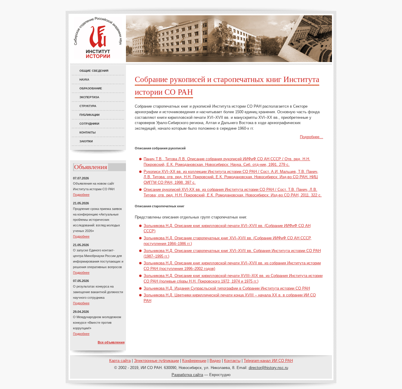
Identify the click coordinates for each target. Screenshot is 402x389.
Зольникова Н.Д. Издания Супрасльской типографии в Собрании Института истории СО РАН (227, 288)
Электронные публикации (156, 360)
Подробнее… (311, 137)
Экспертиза (89, 97)
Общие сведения (93, 70)
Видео (215, 360)
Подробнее (81, 194)
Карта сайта (120, 360)
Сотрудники (89, 123)
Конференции (194, 360)
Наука (84, 79)
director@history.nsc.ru (268, 367)
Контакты (87, 132)
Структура (87, 106)
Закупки (86, 141)
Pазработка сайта (187, 375)
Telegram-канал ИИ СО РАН (268, 360)
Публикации (89, 114)
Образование (90, 88)
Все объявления (111, 342)
